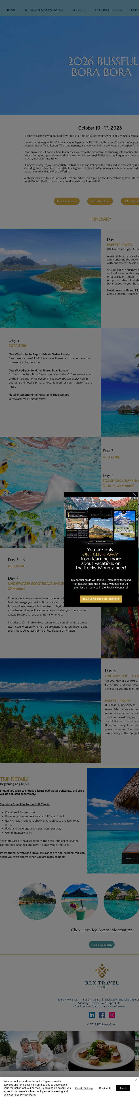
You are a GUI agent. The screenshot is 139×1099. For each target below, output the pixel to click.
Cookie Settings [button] (84, 1088)
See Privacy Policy (25, 1094)
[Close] (136, 1080)
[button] (134, 494)
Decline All (105, 1088)
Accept (123, 1088)
